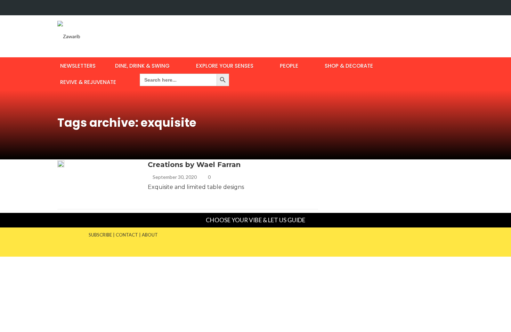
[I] (447, 7)
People (289, 65)
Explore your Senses (224, 65)
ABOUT (150, 235)
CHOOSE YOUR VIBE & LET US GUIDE (255, 220)
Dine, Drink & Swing (142, 65)
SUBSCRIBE (100, 235)
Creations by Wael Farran (194, 164)
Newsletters (78, 65)
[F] (434, 7)
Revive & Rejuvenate (88, 82)
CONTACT (127, 235)
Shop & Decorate (349, 65)
